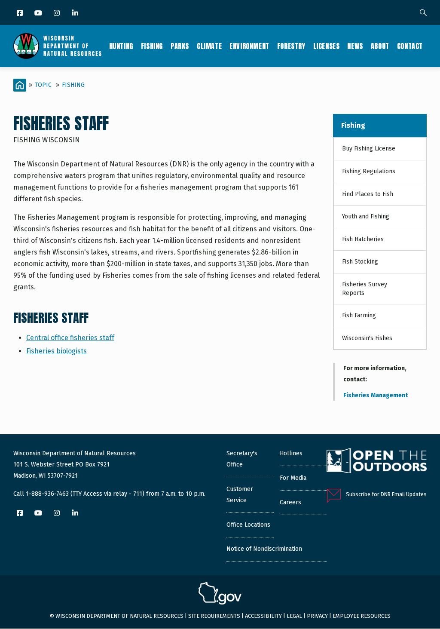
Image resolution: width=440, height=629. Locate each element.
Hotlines (291, 453)
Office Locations (248, 524)
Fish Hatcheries (363, 239)
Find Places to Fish (367, 194)
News (355, 46)
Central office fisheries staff (70, 338)
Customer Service (239, 494)
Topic (43, 85)
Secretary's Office (241, 459)
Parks (180, 46)
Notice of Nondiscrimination (264, 548)
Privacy (317, 616)
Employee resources (362, 616)
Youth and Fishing (365, 216)
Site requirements (214, 616)
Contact (410, 46)
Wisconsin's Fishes (367, 338)
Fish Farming (359, 315)
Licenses (326, 46)
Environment (249, 46)
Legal (294, 616)
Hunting (121, 46)
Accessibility (263, 616)
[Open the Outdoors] (377, 462)
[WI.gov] (220, 594)
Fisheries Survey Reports (364, 289)
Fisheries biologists (56, 351)
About (380, 46)
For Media (293, 478)
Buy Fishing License (368, 148)
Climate (209, 46)
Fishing (152, 46)
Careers (290, 502)
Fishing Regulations (368, 171)
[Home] (57, 46)
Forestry (291, 46)
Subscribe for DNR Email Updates (386, 494)
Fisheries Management (375, 395)
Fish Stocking (360, 261)
